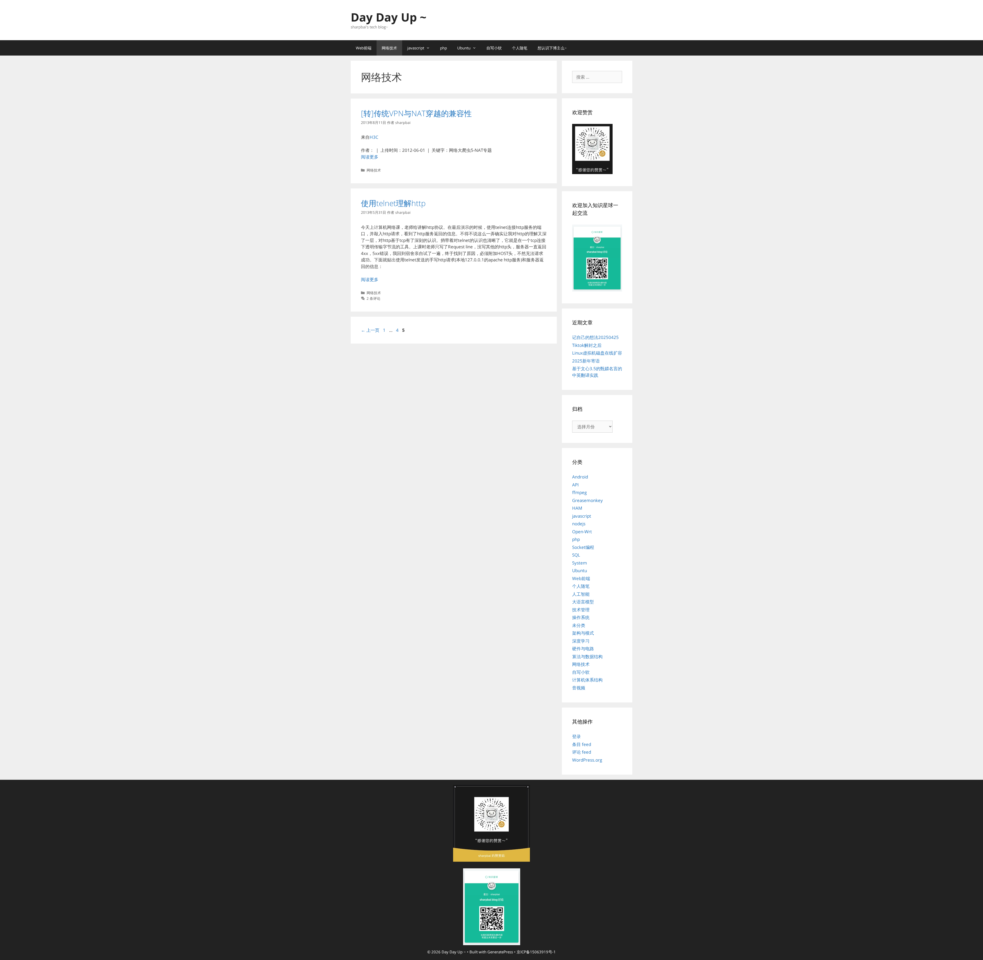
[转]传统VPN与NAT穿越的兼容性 (416, 113)
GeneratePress (500, 951)
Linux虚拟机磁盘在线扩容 (597, 353)
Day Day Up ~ (388, 17)
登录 (576, 736)
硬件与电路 (583, 649)
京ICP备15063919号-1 (536, 951)
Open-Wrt (582, 532)
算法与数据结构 (587, 656)
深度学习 (581, 641)
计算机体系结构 (587, 680)
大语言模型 (583, 602)
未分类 (578, 625)
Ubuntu (464, 47)
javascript (415, 47)
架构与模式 (583, 633)
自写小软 (494, 47)
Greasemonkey (587, 500)
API (575, 485)
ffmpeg (579, 492)
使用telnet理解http (393, 203)
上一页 (370, 330)
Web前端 (363, 47)
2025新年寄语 (586, 361)
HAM (577, 508)
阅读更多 (369, 157)
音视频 (578, 688)
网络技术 (389, 47)
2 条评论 (373, 298)
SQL (576, 555)
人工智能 (581, 594)
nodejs (578, 524)
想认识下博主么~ (552, 47)
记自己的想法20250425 (595, 337)
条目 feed (581, 744)
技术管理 (581, 610)
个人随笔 (519, 47)
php (443, 47)
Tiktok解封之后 (587, 345)
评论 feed (581, 752)
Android (580, 477)
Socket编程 (583, 547)
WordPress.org (587, 760)
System (579, 563)
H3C (374, 137)
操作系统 (581, 617)
